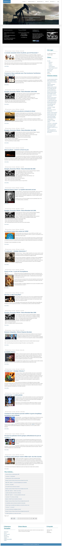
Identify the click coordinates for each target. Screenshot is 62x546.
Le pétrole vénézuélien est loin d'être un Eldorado (13, 492)
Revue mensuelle (7, 534)
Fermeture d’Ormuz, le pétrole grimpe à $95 (12, 474)
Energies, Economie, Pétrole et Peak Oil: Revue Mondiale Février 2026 (16, 480)
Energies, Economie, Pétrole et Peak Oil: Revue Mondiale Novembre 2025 (17, 511)
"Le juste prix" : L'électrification (10, 476)
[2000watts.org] (7, 1)
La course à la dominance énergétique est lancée (13, 509)
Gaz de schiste (6, 536)
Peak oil (5, 533)
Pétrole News (6, 531)
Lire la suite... (7, 66)
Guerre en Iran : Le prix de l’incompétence (16, 271)
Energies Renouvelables (8, 539)
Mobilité (5, 540)
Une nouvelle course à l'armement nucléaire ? (12, 486)
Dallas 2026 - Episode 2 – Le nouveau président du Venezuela (15, 494)
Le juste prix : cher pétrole (9, 484)
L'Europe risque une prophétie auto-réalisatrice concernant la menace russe (17, 505)
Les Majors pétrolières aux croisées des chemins (13, 513)
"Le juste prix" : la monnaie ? (9, 507)
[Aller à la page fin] (36, 519)
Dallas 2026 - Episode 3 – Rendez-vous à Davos (13, 490)
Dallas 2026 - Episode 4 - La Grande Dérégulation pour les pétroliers (16, 482)
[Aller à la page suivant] (34, 519)
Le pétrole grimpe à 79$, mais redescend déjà (12, 478)
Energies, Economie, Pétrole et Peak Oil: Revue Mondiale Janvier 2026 (16, 488)
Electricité (5, 535)
